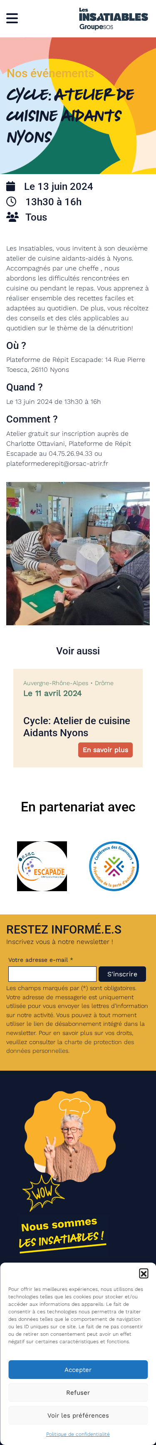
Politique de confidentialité (78, 1434)
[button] (143, 1273)
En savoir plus (105, 750)
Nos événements (50, 73)
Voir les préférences (78, 1415)
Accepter (78, 1370)
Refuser (78, 1392)
